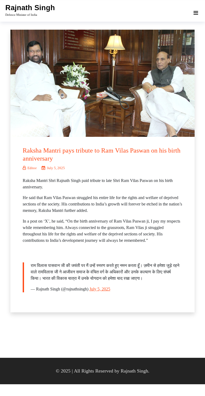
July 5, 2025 (99, 289)
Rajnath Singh (30, 8)
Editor (32, 168)
